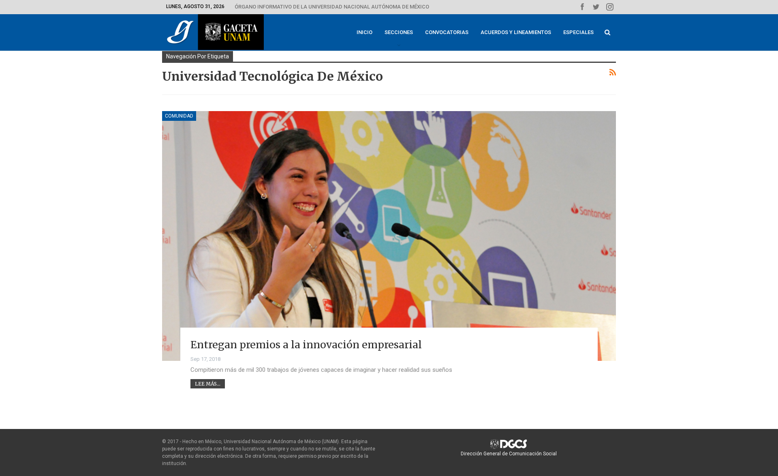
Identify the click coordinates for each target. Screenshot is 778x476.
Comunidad (179, 116)
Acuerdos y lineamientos (516, 32)
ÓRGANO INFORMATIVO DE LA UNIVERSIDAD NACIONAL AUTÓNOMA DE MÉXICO (332, 7)
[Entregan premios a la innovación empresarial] (389, 236)
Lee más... (207, 384)
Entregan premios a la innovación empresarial (306, 344)
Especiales (578, 32)
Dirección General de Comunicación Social (509, 454)
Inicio (364, 32)
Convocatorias (446, 32)
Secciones (399, 32)
